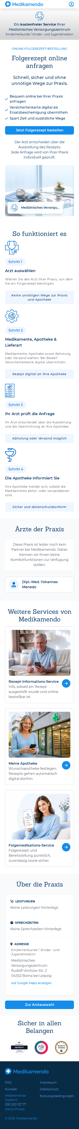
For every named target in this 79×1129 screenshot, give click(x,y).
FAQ (8, 1082)
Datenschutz (49, 1089)
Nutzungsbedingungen (57, 1096)
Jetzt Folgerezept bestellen (39, 130)
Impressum (48, 1082)
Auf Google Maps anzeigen (31, 983)
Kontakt (11, 1089)
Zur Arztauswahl (39, 1005)
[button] (39, 584)
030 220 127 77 (15, 1104)
